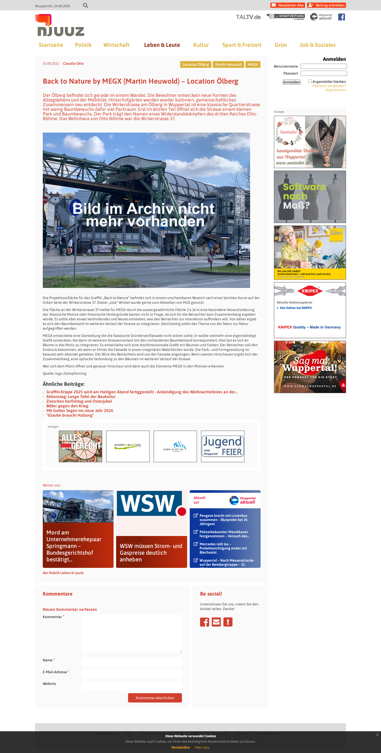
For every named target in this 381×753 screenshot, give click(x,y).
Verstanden (180, 747)
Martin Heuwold (228, 64)
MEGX (253, 64)
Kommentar (53, 616)
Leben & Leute (162, 44)
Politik (83, 44)
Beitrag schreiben (330, 5)
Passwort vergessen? (329, 86)
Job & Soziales (318, 44)
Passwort (291, 73)
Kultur (201, 44)
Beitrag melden (227, 622)
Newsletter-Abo (291, 5)
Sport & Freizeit (242, 44)
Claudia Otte (73, 63)
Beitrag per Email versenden (216, 622)
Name (49, 659)
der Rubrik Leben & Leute (63, 573)
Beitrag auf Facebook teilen (204, 622)
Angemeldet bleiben (329, 81)
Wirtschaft (116, 44)
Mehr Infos (202, 747)
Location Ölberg (196, 64)
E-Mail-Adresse (56, 671)
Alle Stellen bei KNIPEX (294, 308)
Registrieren (336, 90)
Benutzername (286, 66)
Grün (281, 44)
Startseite (51, 44)
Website (49, 684)
